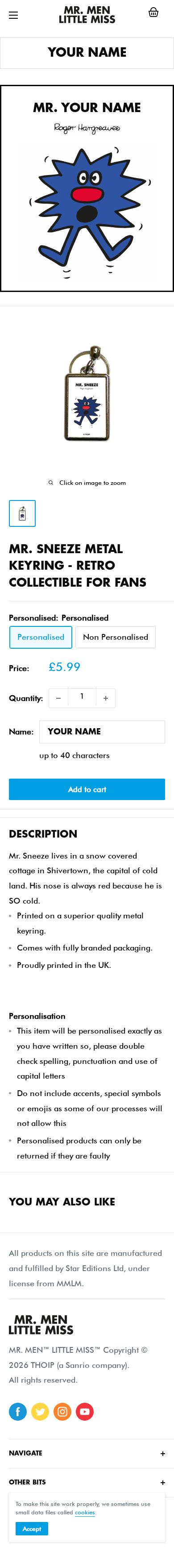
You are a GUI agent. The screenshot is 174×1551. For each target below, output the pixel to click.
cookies (85, 1512)
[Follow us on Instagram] (62, 1412)
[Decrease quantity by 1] (58, 698)
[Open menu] (13, 15)
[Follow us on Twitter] (40, 1412)
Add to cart (87, 789)
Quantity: (26, 698)
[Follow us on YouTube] (85, 1412)
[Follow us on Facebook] (18, 1412)
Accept (32, 1528)
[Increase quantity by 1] (105, 698)
